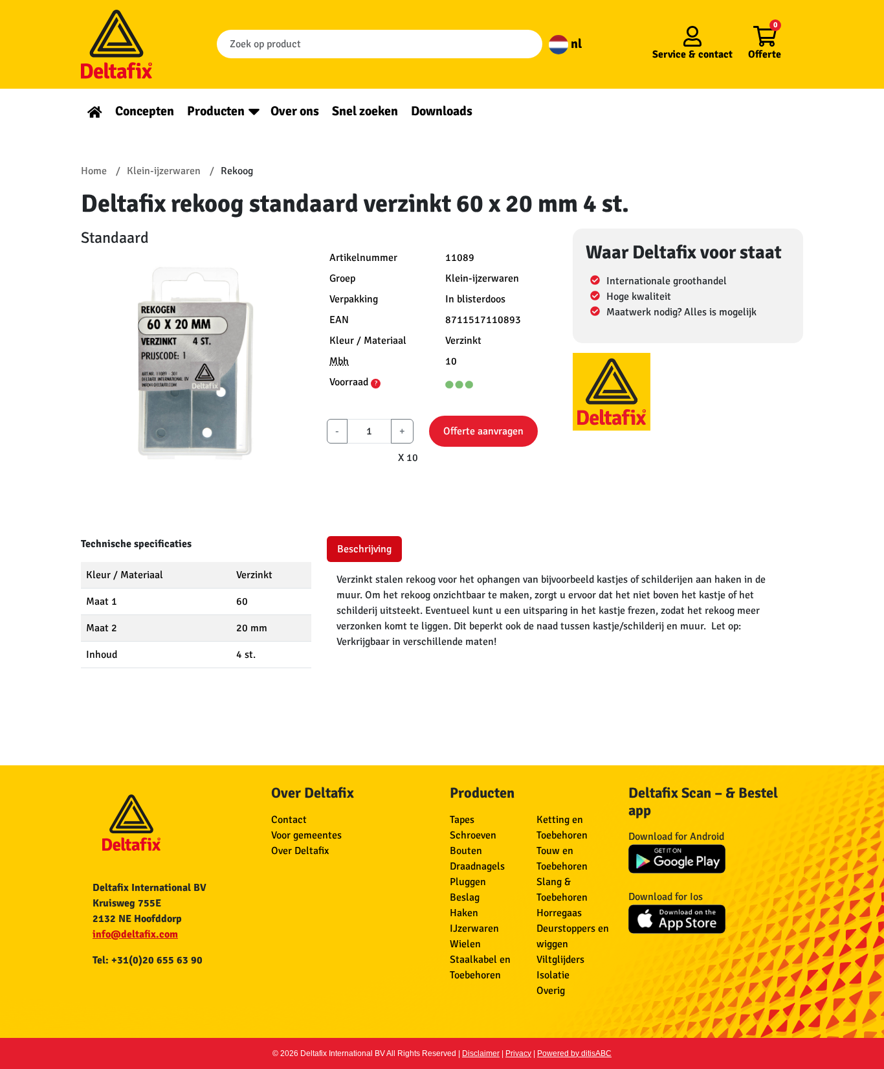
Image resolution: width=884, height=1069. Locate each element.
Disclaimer (481, 1053)
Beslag (465, 897)
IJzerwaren (474, 928)
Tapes (462, 819)
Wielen (465, 944)
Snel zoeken (365, 111)
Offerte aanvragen (483, 431)
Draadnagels (477, 866)
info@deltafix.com (135, 934)
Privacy (518, 1053)
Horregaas (559, 912)
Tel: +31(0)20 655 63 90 (148, 960)
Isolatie (552, 975)
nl (575, 44)
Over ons (295, 111)
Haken (464, 912)
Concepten (144, 111)
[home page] (94, 111)
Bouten (466, 850)
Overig (550, 990)
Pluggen (468, 881)
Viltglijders (560, 959)
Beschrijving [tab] (364, 549)
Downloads (441, 111)
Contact (289, 819)
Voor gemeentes (306, 835)
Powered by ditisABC (574, 1053)
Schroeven (473, 835)
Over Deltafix (300, 850)
